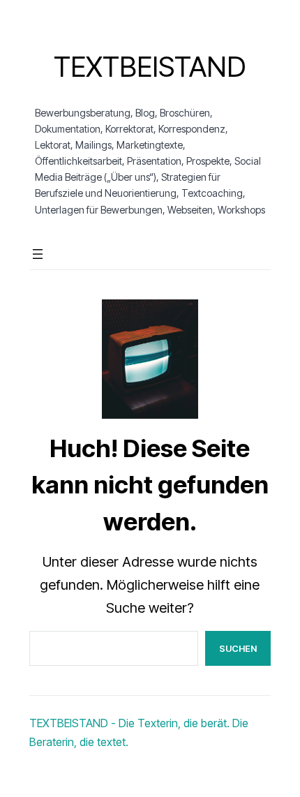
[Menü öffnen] (37, 254)
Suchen (238, 648)
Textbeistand (150, 67)
